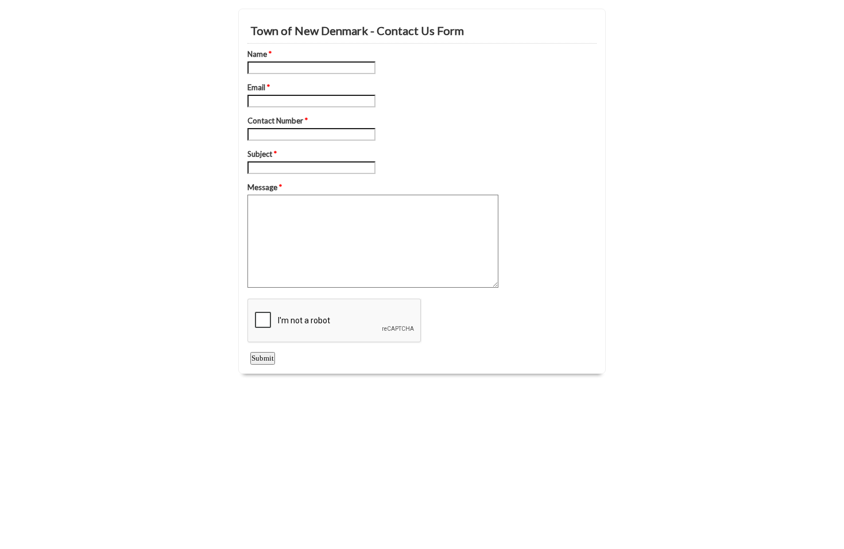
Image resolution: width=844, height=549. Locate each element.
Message (264, 187)
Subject (262, 153)
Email (258, 87)
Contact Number (277, 120)
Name (259, 54)
